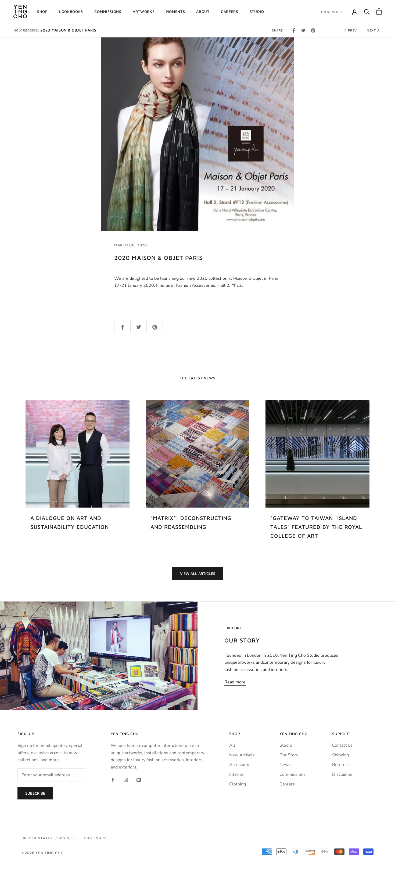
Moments (175, 11)
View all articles (197, 573)
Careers (229, 11)
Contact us (342, 745)
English (330, 12)
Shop (42, 11)
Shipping (340, 755)
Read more (235, 682)
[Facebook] (113, 779)
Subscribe (35, 793)
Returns (340, 765)
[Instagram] (126, 779)
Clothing (237, 784)
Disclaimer (342, 774)
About (203, 11)
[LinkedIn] (139, 779)
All (232, 745)
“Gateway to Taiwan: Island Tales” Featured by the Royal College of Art (316, 527)
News (285, 765)
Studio (257, 11)
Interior (236, 774)
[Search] (367, 11)
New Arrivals (242, 755)
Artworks (144, 11)
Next (372, 30)
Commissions (107, 11)
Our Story (288, 755)
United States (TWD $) (46, 838)
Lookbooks (71, 11)
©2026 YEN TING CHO (42, 852)
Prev (352, 30)
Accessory (239, 765)
